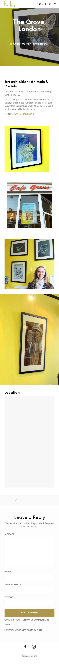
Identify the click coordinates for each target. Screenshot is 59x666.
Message (10, 534)
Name (8, 572)
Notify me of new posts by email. (25, 630)
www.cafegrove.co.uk (24, 113)
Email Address (13, 585)
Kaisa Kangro (30, 656)
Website (9, 598)
